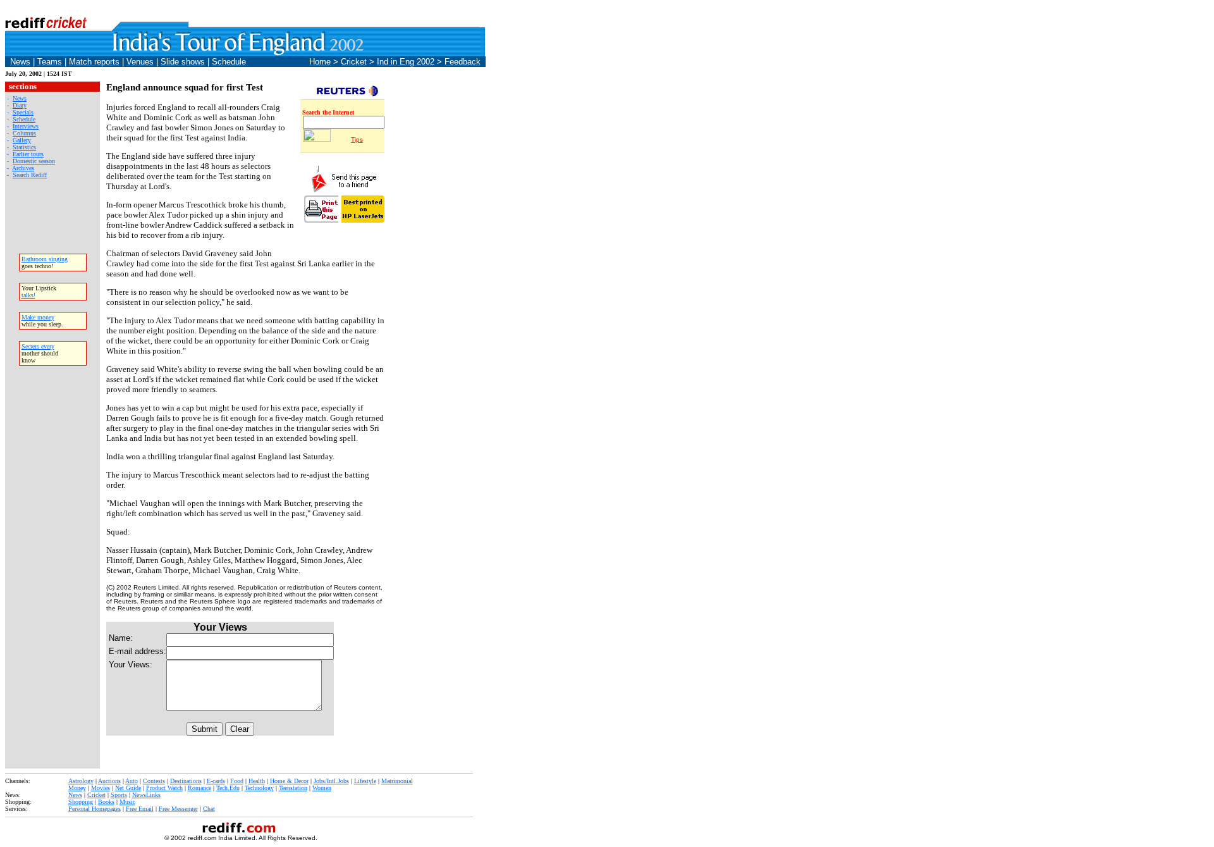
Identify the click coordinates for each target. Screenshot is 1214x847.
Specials (23, 112)
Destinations (186, 780)
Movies (100, 787)
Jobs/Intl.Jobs (331, 780)
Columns (24, 133)
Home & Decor (289, 780)
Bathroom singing (44, 259)
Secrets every (37, 346)
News (20, 98)
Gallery (22, 140)
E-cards (216, 780)
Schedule (24, 119)
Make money (37, 317)
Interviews (26, 126)
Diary (20, 105)
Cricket (96, 794)
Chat (209, 808)
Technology (259, 787)
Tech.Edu (228, 787)
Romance (199, 787)
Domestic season (34, 161)
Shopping (80, 801)
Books (106, 801)
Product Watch (164, 787)
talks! (28, 295)
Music (127, 801)
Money (77, 787)
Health (256, 780)
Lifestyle (365, 780)
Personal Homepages (94, 808)
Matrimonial (397, 780)
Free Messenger (178, 808)
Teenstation (293, 787)
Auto (131, 780)
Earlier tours (28, 154)
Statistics (24, 147)
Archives (23, 167)
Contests (154, 780)
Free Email (140, 808)
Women (321, 787)
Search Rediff (30, 174)
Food (236, 780)
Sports (119, 794)
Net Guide (128, 787)
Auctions (109, 780)
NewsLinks (146, 794)
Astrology (81, 780)
